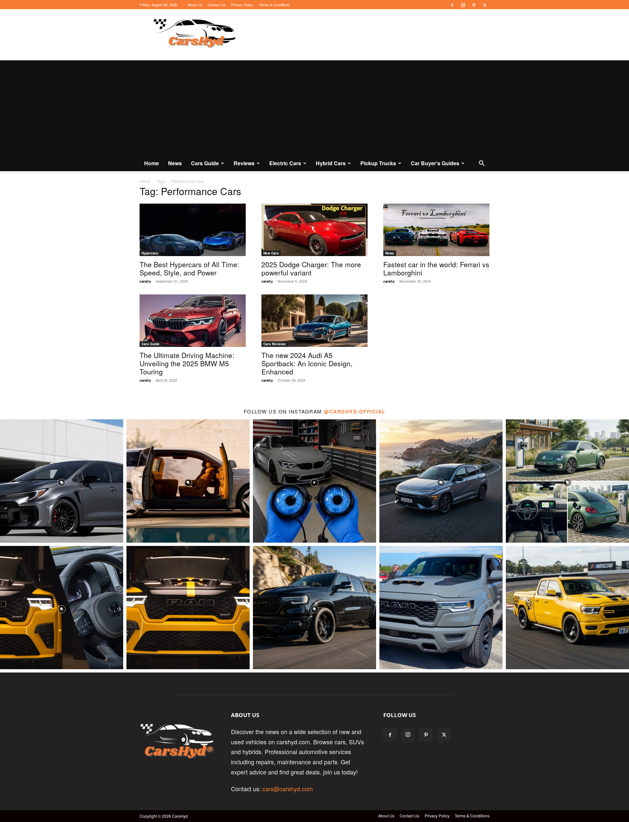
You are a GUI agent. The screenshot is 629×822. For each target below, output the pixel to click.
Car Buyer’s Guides (435, 163)
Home (151, 163)
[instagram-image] (61, 481)
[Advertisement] (314, 106)
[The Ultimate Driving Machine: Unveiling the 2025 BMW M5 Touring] (193, 320)
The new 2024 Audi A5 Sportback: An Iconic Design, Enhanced (307, 363)
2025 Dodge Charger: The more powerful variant (311, 268)
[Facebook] (452, 4)
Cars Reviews (274, 344)
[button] (481, 163)
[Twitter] (484, 4)
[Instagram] (463, 4)
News (175, 163)
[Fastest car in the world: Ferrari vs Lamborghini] (436, 230)
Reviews (244, 163)
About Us (195, 4)
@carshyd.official (355, 411)
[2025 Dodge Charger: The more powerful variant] (314, 230)
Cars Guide (205, 163)
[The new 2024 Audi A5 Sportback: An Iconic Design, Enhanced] (314, 320)
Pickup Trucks (378, 163)
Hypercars (150, 253)
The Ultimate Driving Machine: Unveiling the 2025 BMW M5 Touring (187, 363)
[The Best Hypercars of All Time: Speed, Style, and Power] (193, 230)
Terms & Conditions (274, 4)
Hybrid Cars (331, 163)
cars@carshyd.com (287, 788)
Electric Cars (285, 163)
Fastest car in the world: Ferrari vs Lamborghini (436, 268)
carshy (145, 281)
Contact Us (217, 4)
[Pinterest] (474, 4)
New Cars (271, 253)
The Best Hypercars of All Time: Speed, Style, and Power (189, 268)
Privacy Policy (242, 4)
